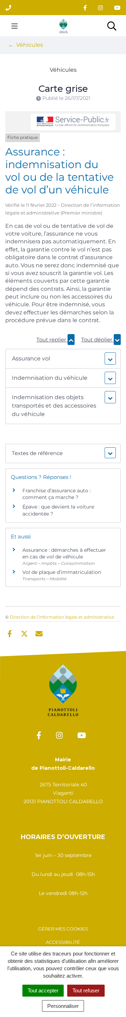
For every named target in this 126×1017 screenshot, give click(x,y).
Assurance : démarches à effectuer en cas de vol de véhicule (64, 553)
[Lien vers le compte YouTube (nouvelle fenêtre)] (117, 7)
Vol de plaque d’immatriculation (61, 572)
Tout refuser (85, 990)
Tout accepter (43, 990)
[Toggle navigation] (14, 25)
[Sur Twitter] (24, 633)
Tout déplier (97, 339)
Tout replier (52, 339)
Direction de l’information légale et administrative (62, 617)
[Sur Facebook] (9, 633)
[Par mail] (39, 633)
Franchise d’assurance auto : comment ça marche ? (56, 494)
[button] (63, 358)
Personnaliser (63, 1006)
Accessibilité (63, 942)
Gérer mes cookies (63, 929)
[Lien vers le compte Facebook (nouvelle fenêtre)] (85, 7)
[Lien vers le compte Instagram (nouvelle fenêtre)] (100, 7)
